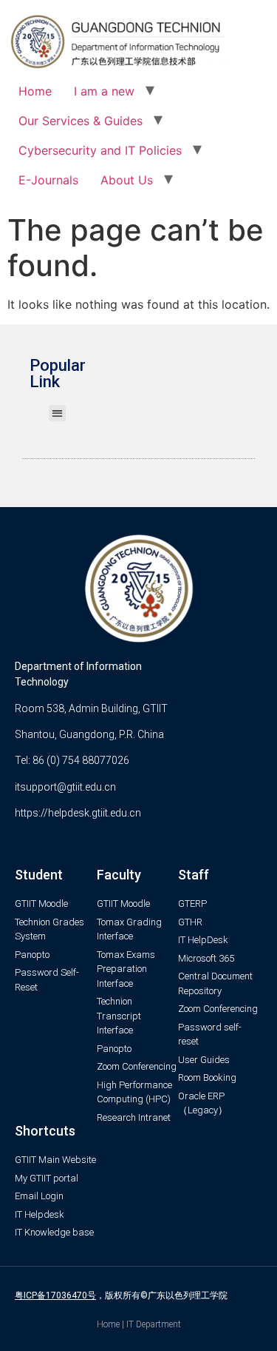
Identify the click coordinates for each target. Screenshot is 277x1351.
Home (35, 91)
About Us (126, 179)
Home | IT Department (139, 1324)
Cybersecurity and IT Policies (100, 150)
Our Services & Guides (80, 120)
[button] (57, 413)
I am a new (104, 91)
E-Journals (48, 179)
